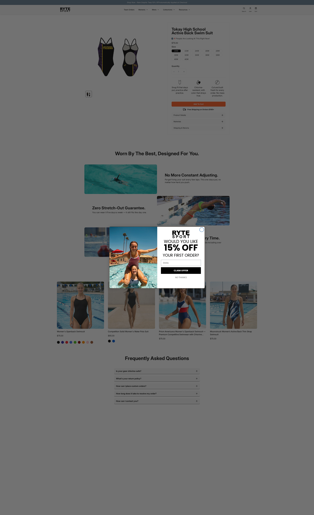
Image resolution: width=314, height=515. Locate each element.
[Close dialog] (202, 230)
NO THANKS (181, 277)
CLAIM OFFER (181, 270)
